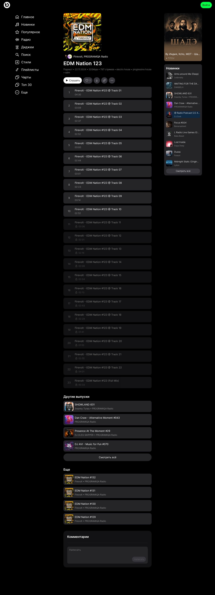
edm (67, 72)
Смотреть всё (107, 457)
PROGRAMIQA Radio (96, 56)
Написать (139, 559)
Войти (206, 5)
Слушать (74, 80)
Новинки (172, 68)
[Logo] (7, 5)
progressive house (142, 69)
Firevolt (78, 56)
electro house (123, 69)
